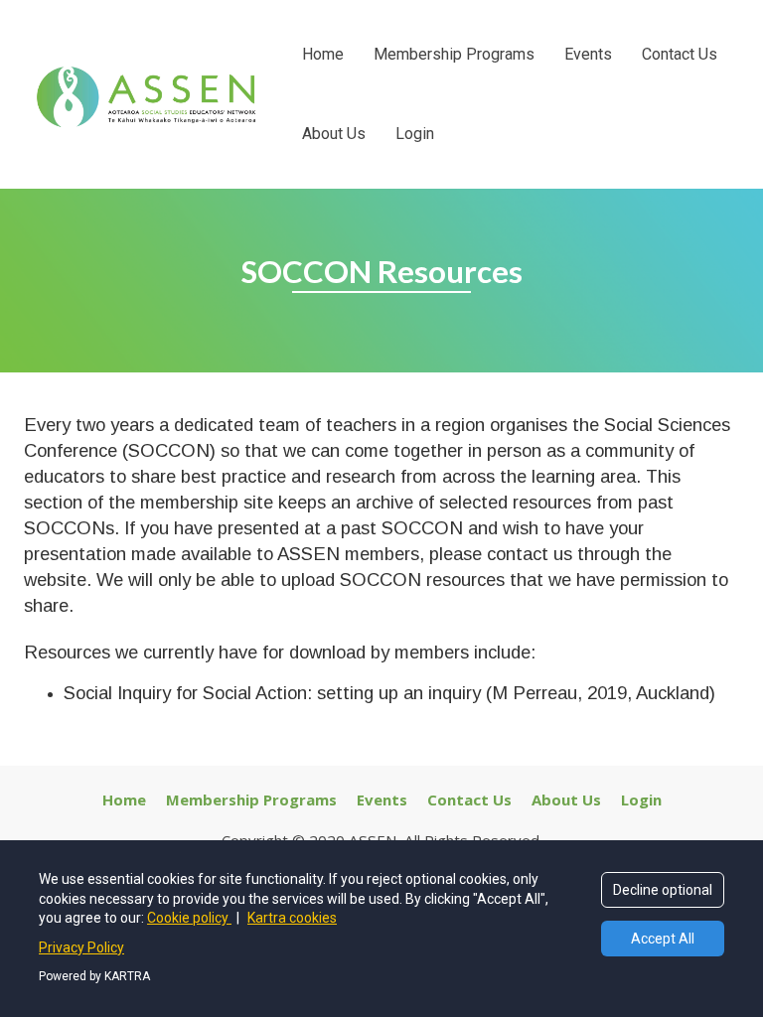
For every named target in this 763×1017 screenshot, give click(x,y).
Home (323, 54)
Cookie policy (189, 918)
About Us (334, 133)
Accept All (662, 938)
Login (414, 133)
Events (588, 54)
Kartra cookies (292, 918)
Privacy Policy (81, 947)
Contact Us (679, 54)
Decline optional (662, 890)
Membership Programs (454, 54)
